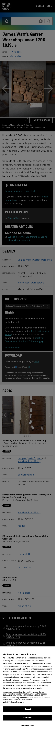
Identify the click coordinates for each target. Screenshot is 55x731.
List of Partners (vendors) (13, 702)
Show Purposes (27, 726)
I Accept (27, 709)
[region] (27, 688)
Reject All (27, 718)
